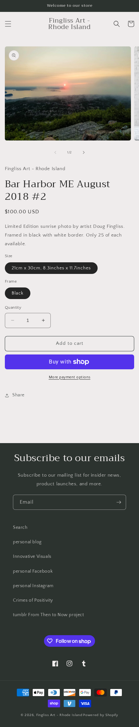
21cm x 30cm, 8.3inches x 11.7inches (51, 268)
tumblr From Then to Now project (48, 614)
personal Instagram (33, 585)
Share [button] (18, 395)
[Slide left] (55, 152)
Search (20, 527)
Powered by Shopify (100, 715)
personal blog (27, 542)
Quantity (13, 307)
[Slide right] (84, 152)
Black (18, 293)
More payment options (70, 377)
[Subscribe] (119, 502)
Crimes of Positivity (33, 600)
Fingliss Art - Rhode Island (59, 715)
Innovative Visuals (32, 556)
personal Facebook (33, 571)
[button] (8, 24)
